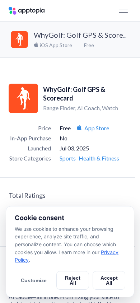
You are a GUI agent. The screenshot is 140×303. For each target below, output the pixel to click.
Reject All (72, 280)
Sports (68, 158)
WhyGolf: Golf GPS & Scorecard (85, 35)
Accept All (109, 280)
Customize (34, 280)
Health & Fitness (99, 158)
